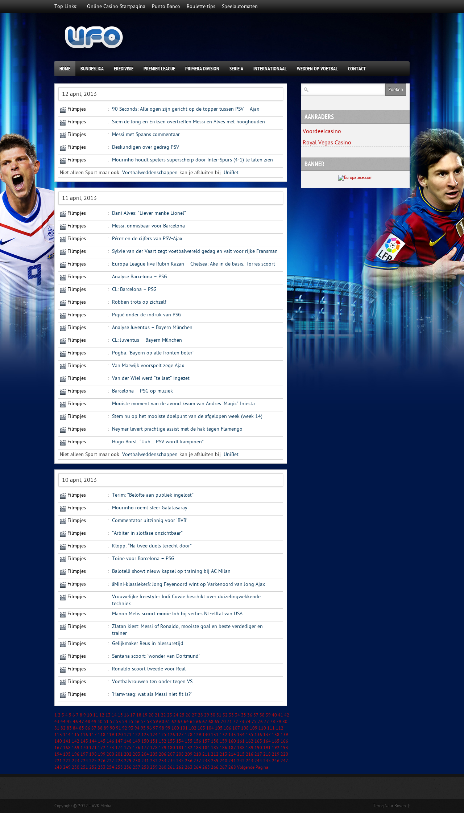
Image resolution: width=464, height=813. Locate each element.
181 (180, 747)
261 (171, 767)
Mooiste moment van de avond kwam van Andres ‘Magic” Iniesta (183, 404)
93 (130, 728)
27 (194, 715)
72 (235, 721)
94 (137, 728)
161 (241, 741)
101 (184, 728)
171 (93, 747)
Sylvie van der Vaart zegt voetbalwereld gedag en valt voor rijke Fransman (195, 251)
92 (124, 728)
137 (267, 734)
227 (110, 760)
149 (136, 741)
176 (136, 747)
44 (63, 721)
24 (175, 715)
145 (101, 741)
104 (210, 728)
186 (223, 747)
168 (67, 747)
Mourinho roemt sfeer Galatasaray (149, 508)
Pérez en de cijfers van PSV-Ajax (147, 238)
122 (136, 734)
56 (137, 721)
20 (151, 715)
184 (206, 747)
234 (171, 760)
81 (56, 728)
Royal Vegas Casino (327, 142)
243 (249, 760)
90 (112, 728)
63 (180, 721)
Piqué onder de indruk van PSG (146, 315)
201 (119, 754)
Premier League (159, 69)
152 (162, 741)
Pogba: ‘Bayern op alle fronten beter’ (153, 353)
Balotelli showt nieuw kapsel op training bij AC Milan (171, 571)
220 (284, 754)
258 (145, 767)
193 (284, 747)
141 (67, 741)
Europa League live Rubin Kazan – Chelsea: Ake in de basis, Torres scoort (193, 264)
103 (201, 728)
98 (161, 728)
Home (64, 69)
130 (206, 734)
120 (119, 734)
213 (223, 754)
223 (75, 760)
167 (58, 747)
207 (171, 754)
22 (163, 715)
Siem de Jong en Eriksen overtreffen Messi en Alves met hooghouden (188, 122)
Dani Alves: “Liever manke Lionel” (149, 213)
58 (149, 721)
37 (255, 715)
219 (275, 754)
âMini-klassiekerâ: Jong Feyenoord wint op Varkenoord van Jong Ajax (188, 584)
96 (149, 728)
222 (67, 760)
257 (136, 767)
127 (180, 734)
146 (110, 741)
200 (110, 754)
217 (258, 754)
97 (155, 728)
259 (154, 767)
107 (236, 728)
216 (249, 754)
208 (180, 754)
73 (241, 721)
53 (118, 721)
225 (93, 760)
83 (69, 728)
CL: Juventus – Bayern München (147, 340)
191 (267, 747)
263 (188, 767)
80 (284, 721)
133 (232, 734)
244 (258, 760)
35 (243, 715)
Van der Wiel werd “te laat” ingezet (151, 378)
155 (188, 741)
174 (119, 747)
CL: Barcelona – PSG (134, 289)
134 (241, 734)
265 (206, 767)
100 (175, 728)
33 (231, 715)
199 (101, 754)
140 (58, 741)
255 (119, 767)
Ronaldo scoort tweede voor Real (149, 669)
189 (249, 747)
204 (145, 754)
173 (110, 747)
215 (241, 754)
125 (162, 734)
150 (145, 741)
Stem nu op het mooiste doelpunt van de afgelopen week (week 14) (187, 416)
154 (180, 741)
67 (204, 721)
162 (249, 741)
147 (119, 741)
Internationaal (270, 69)
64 (186, 721)
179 (162, 747)
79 (278, 721)
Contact (357, 69)
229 (128, 760)
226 (101, 760)
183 (197, 747)
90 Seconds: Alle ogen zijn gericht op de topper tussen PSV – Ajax (185, 109)
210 (197, 754)
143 (84, 741)
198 (93, 754)
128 (188, 734)
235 (180, 760)
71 (229, 721)
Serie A (236, 69)
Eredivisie (123, 69)
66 (198, 721)
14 (114, 715)
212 (215, 754)
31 (218, 715)
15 (120, 715)
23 (169, 715)
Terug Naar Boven (389, 805)
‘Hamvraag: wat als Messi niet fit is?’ (152, 694)
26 (188, 715)
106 (227, 728)
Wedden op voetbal (317, 69)
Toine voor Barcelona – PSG (143, 558)
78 (272, 721)
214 (232, 754)
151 (154, 741)
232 (154, 760)
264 (197, 767)
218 (267, 754)
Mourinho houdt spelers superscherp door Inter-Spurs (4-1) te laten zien (192, 160)
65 (192, 721)
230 (136, 760)
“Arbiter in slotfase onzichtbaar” (147, 533)
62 (174, 721)
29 (206, 715)
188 (241, 747)
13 (108, 715)
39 (268, 715)
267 (223, 767)
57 (143, 721)
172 (101, 747)
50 (100, 721)
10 (89, 715)
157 (206, 741)
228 (119, 760)
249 (67, 767)
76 (260, 721)
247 (284, 760)
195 (67, 754)
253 (101, 767)
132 (223, 734)
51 (106, 721)
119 (110, 734)
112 (279, 728)
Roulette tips (201, 6)
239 (215, 760)
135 (249, 734)
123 (145, 734)
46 (75, 721)
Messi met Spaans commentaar (146, 134)
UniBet (231, 172)
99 (167, 728)
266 (215, 767)
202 (128, 754)
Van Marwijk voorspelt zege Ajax (148, 365)
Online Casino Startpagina (116, 6)
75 (254, 721)
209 (188, 754)
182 (188, 747)
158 (215, 741)
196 (75, 754)
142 (75, 741)
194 (58, 754)
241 (232, 760)
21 (157, 715)
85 (81, 728)
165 (275, 741)
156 (197, 741)
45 (69, 721)
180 (171, 747)
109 (253, 728)
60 (161, 721)
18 (138, 715)
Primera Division (202, 69)
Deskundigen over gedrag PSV (145, 147)
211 (206, 754)
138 (275, 734)
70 (223, 721)
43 (56, 721)
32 (225, 715)
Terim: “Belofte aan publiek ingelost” (153, 495)
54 (124, 721)
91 (118, 728)
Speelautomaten (240, 6)
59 (155, 721)
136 (258, 734)
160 (232, 741)
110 (262, 728)
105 (219, 728)
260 (162, 767)
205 (154, 754)
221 (58, 760)
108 (245, 728)
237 (197, 760)
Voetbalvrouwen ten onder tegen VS (152, 681)
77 (266, 721)
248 (58, 767)
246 (275, 760)
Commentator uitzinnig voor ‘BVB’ (149, 520)
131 (215, 734)
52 (112, 721)
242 (241, 760)
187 (232, 747)
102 (192, 728)
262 (180, 767)
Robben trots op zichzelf (139, 302)
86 (87, 728)
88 (100, 728)
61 (167, 721)
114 (67, 734)
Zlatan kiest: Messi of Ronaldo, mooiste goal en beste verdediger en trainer (187, 629)
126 (171, 734)
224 (84, 760)
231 (145, 760)
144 (93, 741)
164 (267, 741)
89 (106, 728)
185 (215, 747)
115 (75, 734)
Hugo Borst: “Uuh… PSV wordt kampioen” (158, 442)
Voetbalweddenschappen (150, 172)
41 (280, 715)
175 (128, 747)
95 (143, 728)
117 (93, 734)
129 (197, 734)
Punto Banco (166, 6)
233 (162, 760)
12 (101, 715)
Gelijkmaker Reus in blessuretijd (147, 643)
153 (171, 741)
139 (284, 734)
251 (84, 767)
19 (145, 715)
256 (128, 767)
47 (81, 721)
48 (87, 721)
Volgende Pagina (252, 767)
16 (126, 715)
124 (154, 734)
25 (182, 715)
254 (110, 767)
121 (128, 734)
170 (84, 747)
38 (262, 715)
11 (95, 715)
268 (232, 767)
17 (132, 715)
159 (223, 741)
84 (75, 728)
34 (237, 715)
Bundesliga (92, 69)
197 (84, 754)
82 (63, 728)
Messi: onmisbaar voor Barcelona (148, 226)
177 (145, 747)
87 (93, 728)
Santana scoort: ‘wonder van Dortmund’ (156, 656)
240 (223, 760)
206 (162, 754)
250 (75, 767)
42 (286, 715)
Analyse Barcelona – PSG (139, 277)
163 (258, 741)
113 (58, 734)
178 (154, 747)
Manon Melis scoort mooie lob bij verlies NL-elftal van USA (177, 614)
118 (101, 734)
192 (275, 747)
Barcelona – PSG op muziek (142, 391)
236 (188, 760)
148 (128, 741)
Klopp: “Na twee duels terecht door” (152, 546)
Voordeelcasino (322, 131)
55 (130, 721)
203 (136, 754)
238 (206, 760)
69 (217, 721)
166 (284, 741)
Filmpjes (76, 109)
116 (84, 734)
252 (93, 767)
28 (200, 715)
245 (267, 760)
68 (211, 721)
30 (212, 715)
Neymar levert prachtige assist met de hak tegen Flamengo (177, 429)
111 (271, 728)
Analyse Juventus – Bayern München (152, 327)
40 (274, 715)
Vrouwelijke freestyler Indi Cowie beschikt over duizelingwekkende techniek (186, 600)
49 (93, 721)
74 (247, 721)
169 (75, 747)
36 (249, 715)
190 (258, 747)
